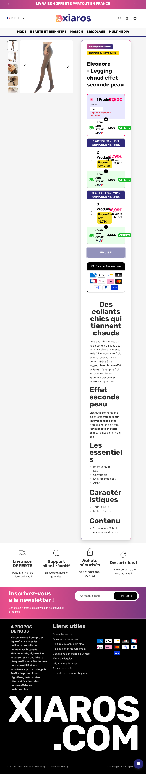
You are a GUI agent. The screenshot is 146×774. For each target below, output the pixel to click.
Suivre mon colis (62, 668)
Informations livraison (65, 663)
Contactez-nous (62, 634)
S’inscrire (125, 595)
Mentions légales (62, 658)
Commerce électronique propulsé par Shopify (46, 766)
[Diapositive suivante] (135, 4)
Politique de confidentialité (68, 643)
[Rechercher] (120, 18)
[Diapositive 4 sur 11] (13, 81)
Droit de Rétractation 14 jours (70, 673)
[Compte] (127, 18)
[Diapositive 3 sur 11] (13, 69)
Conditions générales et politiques (122, 766)
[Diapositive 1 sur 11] (13, 46)
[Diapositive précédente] (8, 4)
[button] (106, 115)
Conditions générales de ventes (71, 653)
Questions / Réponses (65, 639)
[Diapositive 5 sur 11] (13, 92)
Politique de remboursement (69, 648)
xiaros (18, 766)
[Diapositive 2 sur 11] (13, 57)
